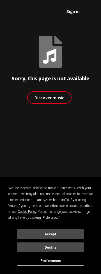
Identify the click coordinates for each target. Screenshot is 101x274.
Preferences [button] (51, 218)
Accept (50, 234)
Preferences (50, 261)
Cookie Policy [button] (27, 212)
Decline (50, 247)
